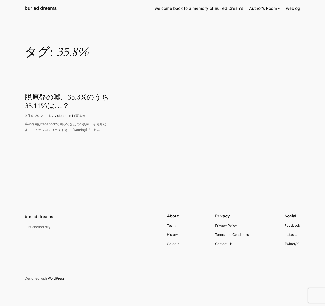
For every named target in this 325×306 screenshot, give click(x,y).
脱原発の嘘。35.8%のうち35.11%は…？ (67, 101)
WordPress (56, 278)
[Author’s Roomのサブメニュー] (279, 8)
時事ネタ (78, 116)
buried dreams (41, 8)
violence (60, 116)
